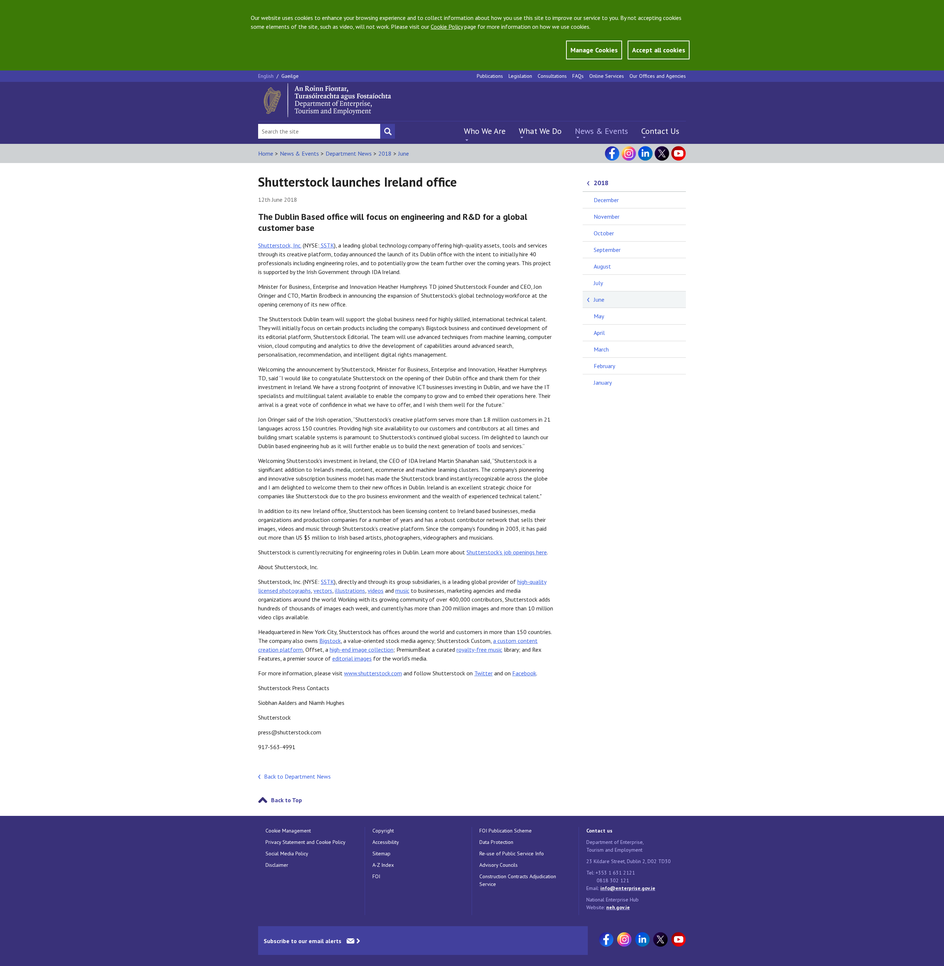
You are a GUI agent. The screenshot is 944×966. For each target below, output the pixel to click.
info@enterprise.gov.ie (627, 888)
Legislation (520, 76)
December (606, 200)
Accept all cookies (658, 50)
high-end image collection (361, 649)
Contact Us (660, 131)
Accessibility (385, 842)
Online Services (606, 76)
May (599, 316)
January (603, 382)
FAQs (578, 76)
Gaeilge (290, 76)
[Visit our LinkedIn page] (645, 153)
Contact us (599, 830)
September (607, 249)
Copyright (383, 830)
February (604, 366)
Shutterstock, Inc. (279, 245)
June (403, 153)
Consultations (552, 76)
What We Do (540, 131)
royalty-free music (479, 649)
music (402, 590)
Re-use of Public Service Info (511, 853)
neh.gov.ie (618, 907)
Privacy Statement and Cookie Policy (306, 842)
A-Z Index (383, 865)
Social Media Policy (287, 853)
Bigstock (330, 640)
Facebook (524, 673)
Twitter (483, 673)
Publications (490, 76)
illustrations (350, 590)
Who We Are (485, 131)
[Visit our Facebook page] (612, 153)
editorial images (352, 658)
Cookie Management (288, 830)
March (601, 349)
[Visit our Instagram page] (628, 153)
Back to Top (286, 800)
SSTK (326, 245)
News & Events (601, 131)
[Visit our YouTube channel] (678, 153)
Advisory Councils (498, 865)
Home (265, 153)
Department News (349, 153)
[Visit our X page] (662, 153)
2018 (385, 153)
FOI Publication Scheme (505, 830)
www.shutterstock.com (373, 673)
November (607, 216)
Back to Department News (297, 776)
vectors (322, 590)
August (602, 266)
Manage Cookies (594, 50)
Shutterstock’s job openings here (506, 552)
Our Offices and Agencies (657, 76)
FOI (376, 876)
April (599, 332)
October (604, 233)
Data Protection (496, 842)
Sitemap (381, 853)
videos (376, 590)
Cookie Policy (447, 26)
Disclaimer (277, 865)
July (598, 283)
